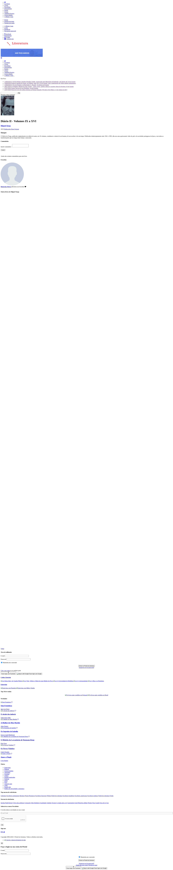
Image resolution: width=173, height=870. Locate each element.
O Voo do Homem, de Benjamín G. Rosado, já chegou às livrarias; (26, 85)
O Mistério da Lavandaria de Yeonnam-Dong (17, 740)
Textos (6, 12)
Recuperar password (10, 31)
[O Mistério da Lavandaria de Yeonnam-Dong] (15, 736)
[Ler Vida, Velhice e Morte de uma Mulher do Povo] (38, 681)
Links (6, 785)
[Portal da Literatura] (14, 45)
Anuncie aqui (8, 784)
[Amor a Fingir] (6, 753)
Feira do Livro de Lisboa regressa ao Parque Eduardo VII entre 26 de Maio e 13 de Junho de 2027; (35, 90)
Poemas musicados (9, 777)
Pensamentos (8, 8)
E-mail (3, 656)
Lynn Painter (4, 760)
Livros (6, 5)
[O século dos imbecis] (8, 710)
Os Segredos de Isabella (9, 731)
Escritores (7, 4)
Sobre (6, 780)
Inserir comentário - (6, 147)
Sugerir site (7, 787)
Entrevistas (7, 767)
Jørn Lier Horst (5, 709)
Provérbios (7, 7)
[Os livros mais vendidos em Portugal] (76, 695)
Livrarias (6, 774)
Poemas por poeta (9, 23)
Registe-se (7, 29)
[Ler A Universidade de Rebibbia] (63, 681)
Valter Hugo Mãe (6, 717)
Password (3, 659)
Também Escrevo (9, 13)
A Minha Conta (8, 17)
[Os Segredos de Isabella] (9, 728)
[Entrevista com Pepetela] (8, 688)
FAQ (5, 782)
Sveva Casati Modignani (8, 735)
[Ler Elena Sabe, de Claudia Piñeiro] (12, 681)
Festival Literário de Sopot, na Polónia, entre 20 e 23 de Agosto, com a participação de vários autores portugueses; (40, 83)
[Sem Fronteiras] (7, 702)
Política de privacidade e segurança (14, 788)
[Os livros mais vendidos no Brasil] (98, 695)
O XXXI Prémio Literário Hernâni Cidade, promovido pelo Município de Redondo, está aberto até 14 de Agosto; (40, 81)
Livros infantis (8, 15)
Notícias (6, 779)
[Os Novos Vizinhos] (8, 745)
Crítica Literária (6, 677)
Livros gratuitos (8, 771)
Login (6, 28)
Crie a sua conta (5, 670)
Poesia (6, 10)
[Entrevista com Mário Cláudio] (25, 688)
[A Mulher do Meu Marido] (10, 719)
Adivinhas (7, 772)
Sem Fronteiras (6, 706)
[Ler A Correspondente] (80, 681)
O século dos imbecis (8, 714)
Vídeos (6, 775)
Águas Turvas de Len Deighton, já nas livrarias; (21, 88)
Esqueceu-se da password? (86, 667)
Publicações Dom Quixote (11, 129)
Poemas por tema (9, 21)
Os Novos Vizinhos (8, 749)
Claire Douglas (5, 752)
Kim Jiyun (4, 743)
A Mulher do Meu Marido (10, 723)
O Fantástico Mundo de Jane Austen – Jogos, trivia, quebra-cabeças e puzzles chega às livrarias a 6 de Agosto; (39, 86)
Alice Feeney (4, 726)
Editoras (6, 769)
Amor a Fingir (6, 757)
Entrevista (4, 684)
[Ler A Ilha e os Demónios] (96, 681)
